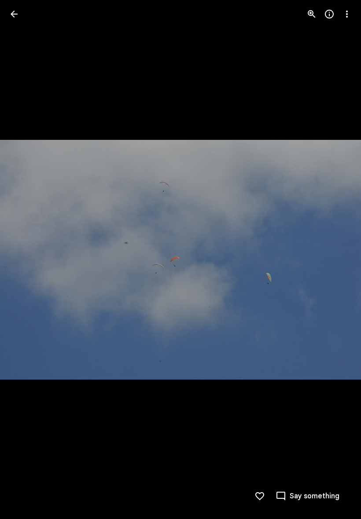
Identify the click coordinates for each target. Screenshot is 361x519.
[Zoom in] (311, 14)
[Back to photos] (14, 14)
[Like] (259, 496)
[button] (24, 259)
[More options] (347, 14)
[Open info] (329, 14)
